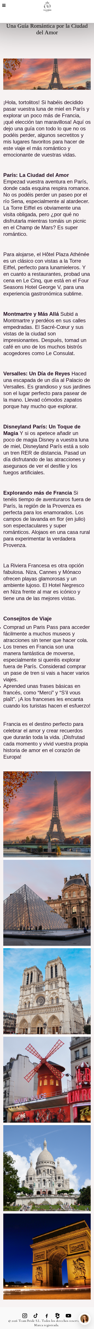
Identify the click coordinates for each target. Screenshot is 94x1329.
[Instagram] (25, 1316)
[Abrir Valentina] (84, 1318)
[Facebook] (46, 1316)
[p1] (47, 902)
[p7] (47, 813)
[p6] (47, 1079)
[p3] (47, 990)
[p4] (47, 1167)
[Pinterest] (57, 1316)
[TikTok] (35, 1316)
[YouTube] (68, 1316)
